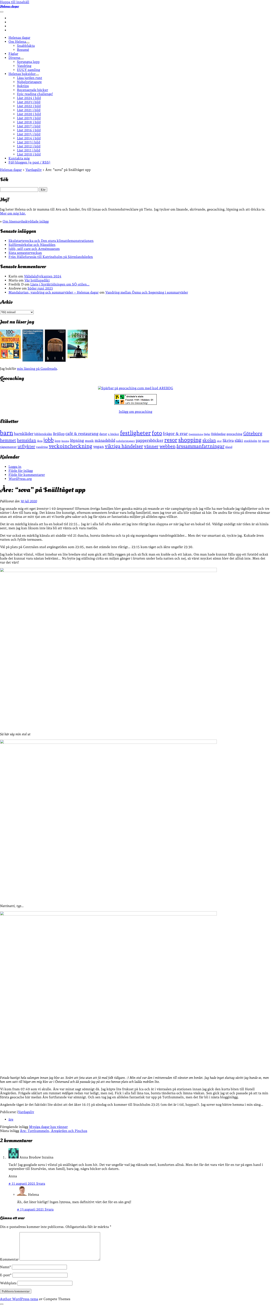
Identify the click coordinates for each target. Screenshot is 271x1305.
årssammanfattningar (200, 446)
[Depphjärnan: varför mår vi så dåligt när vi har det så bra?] (77, 357)
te (259, 441)
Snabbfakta (26, 46)
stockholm (250, 440)
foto (157, 433)
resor (170, 440)
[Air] (55, 361)
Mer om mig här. (13, 213)
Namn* (5, 1267)
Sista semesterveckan (25, 253)
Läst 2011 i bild (28, 150)
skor (219, 441)
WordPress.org (20, 479)
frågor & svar (175, 433)
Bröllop (59, 434)
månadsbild (105, 440)
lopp (58, 440)
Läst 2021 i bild (28, 110)
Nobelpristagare (29, 82)
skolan (209, 440)
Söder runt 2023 (40, 288)
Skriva (228, 440)
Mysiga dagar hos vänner (48, 1127)
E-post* (6, 1275)
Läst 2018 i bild (29, 122)
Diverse (14, 58)
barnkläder (23, 433)
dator (103, 434)
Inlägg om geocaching (135, 412)
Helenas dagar (9, 6)
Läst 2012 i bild (28, 146)
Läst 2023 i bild (28, 102)
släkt (239, 440)
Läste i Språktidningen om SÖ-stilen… (60, 284)
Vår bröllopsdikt (37, 280)
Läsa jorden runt (29, 78)
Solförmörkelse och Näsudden (31, 245)
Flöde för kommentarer (26, 475)
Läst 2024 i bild (29, 98)
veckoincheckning (70, 446)
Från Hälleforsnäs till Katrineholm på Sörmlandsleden (50, 257)
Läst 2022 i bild (29, 106)
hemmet (8, 440)
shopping (190, 439)
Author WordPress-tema (19, 1299)
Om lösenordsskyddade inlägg (26, 221)
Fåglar (13, 54)
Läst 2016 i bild (29, 130)
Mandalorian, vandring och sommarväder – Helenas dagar (53, 292)
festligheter (135, 432)
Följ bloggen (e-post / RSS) (29, 162)
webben (167, 446)
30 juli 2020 (29, 501)
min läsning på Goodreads (37, 369)
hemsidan (26, 440)
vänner (151, 446)
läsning (65, 441)
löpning (77, 440)
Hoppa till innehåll (14, 2)
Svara (40, 1184)
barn (6, 432)
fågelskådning (196, 434)
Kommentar (9, 1259)
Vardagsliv (26, 1112)
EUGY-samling (28, 70)
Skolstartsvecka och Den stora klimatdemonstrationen (51, 241)
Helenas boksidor (22, 74)
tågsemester (8, 447)
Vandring (24, 66)
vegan (98, 446)
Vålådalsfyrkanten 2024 (42, 276)
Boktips (23, 86)
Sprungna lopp (28, 62)
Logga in (14, 467)
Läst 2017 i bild (28, 126)
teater (265, 440)
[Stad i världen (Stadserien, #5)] (32, 360)
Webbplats (8, 1283)
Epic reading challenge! (35, 94)
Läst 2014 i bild (29, 138)
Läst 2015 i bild (28, 134)
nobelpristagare (125, 440)
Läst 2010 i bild (29, 154)
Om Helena (17, 42)
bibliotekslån (43, 434)
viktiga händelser (124, 446)
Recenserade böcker (32, 90)
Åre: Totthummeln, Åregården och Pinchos (53, 1131)
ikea (40, 440)
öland (228, 447)
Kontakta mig (19, 158)
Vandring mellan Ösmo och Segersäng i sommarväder (146, 292)
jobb (48, 440)
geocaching (234, 434)
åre (10, 1119)
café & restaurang (81, 433)
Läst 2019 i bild (29, 118)
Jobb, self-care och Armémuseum (34, 249)
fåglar (207, 434)
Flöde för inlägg (20, 471)
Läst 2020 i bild (29, 114)
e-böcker (113, 434)
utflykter (26, 446)
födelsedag (218, 434)
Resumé (23, 50)
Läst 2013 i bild (28, 142)
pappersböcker (149, 440)
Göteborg (252, 433)
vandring (42, 447)
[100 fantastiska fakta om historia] (10, 358)
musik (89, 440)
